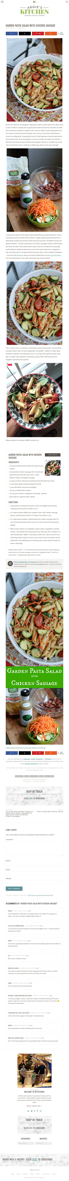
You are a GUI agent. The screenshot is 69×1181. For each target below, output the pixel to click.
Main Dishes (19, 776)
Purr (44, 1177)
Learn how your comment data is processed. (40, 895)
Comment (10, 839)
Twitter (33, 759)
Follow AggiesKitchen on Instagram (25, 562)
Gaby (10, 983)
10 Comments (27, 781)
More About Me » (34, 1106)
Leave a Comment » (40, 781)
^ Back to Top (34, 1170)
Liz (9, 955)
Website (8, 879)
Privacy (54, 1174)
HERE (31, 798)
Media (38, 1174)
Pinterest (48, 759)
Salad (41, 776)
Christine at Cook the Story (19, 1013)
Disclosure (46, 1174)
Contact (25, 1174)
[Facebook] (35, 1111)
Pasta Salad (33, 776)
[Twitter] (31, 1111)
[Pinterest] (37, 1111)
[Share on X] (25, 33)
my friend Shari (55, 255)
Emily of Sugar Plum (15, 1038)
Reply (41, 925)
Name (8, 861)
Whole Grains (49, 776)
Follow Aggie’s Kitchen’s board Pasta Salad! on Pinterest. (26, 748)
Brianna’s (20, 255)
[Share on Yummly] (51, 33)
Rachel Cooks (13, 968)
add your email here (31, 764)
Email (8, 870)
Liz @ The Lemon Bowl (16, 925)
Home (12, 1174)
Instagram (27, 759)
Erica (10, 911)
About (18, 1174)
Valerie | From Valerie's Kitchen (20, 995)
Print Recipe (52, 454)
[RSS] (28, 1111)
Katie (10, 940)
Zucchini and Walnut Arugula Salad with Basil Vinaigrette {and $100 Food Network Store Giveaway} (19, 813)
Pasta (26, 776)
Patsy (10, 1025)
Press (32, 1174)
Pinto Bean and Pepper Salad (50, 810)
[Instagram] (41, 1111)
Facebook (39, 759)
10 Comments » (21, 28)
